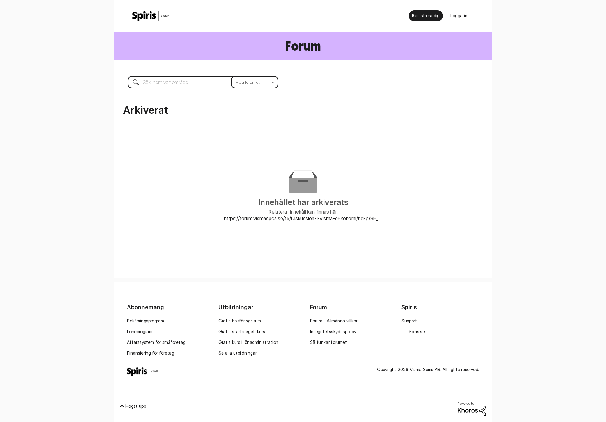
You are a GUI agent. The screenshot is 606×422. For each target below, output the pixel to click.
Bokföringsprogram (145, 320)
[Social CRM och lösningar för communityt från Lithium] (472, 408)
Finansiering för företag (150, 353)
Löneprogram (139, 331)
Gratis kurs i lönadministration (248, 342)
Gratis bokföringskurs (239, 320)
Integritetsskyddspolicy (333, 331)
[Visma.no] (150, 16)
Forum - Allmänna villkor (333, 320)
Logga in (458, 15)
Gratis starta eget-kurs (241, 331)
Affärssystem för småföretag (156, 342)
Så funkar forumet (328, 342)
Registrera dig (426, 15)
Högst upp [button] (135, 406)
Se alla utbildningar (237, 353)
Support (409, 320)
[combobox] (198, 82)
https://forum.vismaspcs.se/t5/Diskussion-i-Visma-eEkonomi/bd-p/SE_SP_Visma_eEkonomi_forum (303, 218)
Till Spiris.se (413, 331)
